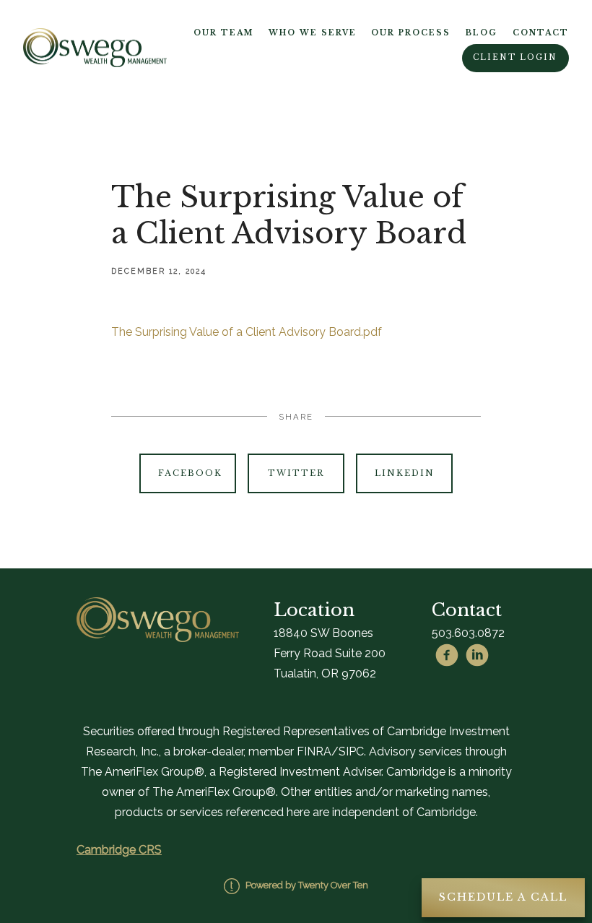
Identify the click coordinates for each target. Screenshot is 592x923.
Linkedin (405, 473)
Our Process (410, 33)
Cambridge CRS (119, 850)
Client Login (515, 57)
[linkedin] (477, 655)
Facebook (190, 473)
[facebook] (446, 655)
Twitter (296, 473)
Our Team (223, 33)
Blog (481, 33)
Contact (541, 33)
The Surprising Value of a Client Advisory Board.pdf (246, 332)
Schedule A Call (503, 897)
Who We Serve (313, 33)
